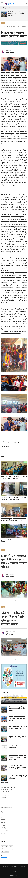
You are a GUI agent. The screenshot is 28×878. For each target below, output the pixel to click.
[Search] (26, 3)
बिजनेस (3, 825)
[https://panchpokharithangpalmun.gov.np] (14, 43)
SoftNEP (16, 875)
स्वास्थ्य (7, 26)
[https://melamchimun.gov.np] (14, 676)
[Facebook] (12, 871)
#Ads (11, 846)
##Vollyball (19, 849)
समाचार (3, 820)
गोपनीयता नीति (4, 831)
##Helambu (5, 846)
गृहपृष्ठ (2, 26)
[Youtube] (15, 871)
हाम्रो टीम (3, 834)
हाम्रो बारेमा (3, 828)
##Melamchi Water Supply (8, 849)
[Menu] (2, 3)
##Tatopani (5, 851)
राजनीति (3, 823)
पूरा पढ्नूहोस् (14, 601)
